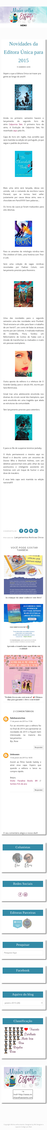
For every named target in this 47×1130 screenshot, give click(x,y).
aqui (15, 130)
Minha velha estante (17, 1124)
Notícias (33, 537)
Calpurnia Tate (15, 124)
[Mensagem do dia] (17, 867)
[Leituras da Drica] (28, 867)
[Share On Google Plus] (36, 531)
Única (40, 537)
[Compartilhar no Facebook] (21, 531)
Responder (39, 747)
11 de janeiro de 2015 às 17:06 (21, 721)
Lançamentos (21, 537)
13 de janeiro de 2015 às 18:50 (21, 758)
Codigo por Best (26, 1127)
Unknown (14, 754)
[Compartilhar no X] (26, 531)
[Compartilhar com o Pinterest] (31, 531)
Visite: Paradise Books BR (23, 780)
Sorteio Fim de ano (18, 783)
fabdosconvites (17, 718)
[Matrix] (17, 928)
